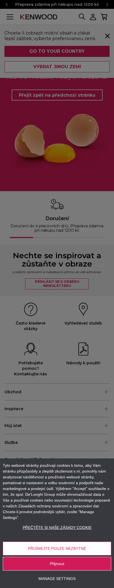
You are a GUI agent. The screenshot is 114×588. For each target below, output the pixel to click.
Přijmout (57, 563)
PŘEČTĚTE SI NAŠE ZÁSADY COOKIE (57, 527)
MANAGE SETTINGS (57, 578)
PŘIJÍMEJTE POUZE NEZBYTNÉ (57, 548)
